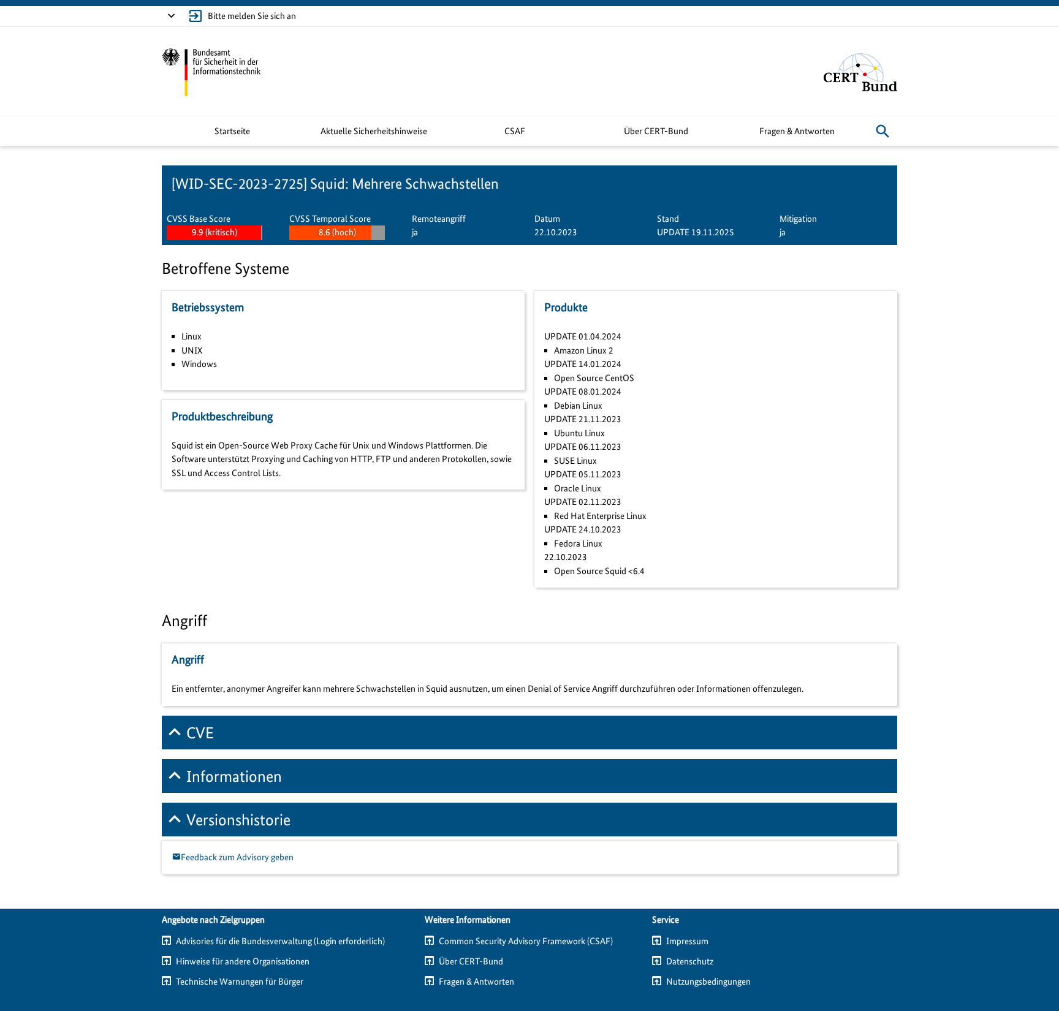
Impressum (687, 941)
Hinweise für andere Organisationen (242, 961)
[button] (882, 131)
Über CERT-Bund (656, 131)
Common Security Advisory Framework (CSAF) (526, 941)
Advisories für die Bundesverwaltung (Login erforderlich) (280, 941)
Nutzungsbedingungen (708, 981)
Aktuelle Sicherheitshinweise (374, 131)
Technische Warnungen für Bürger (239, 981)
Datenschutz (689, 961)
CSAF (514, 131)
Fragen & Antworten (797, 131)
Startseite (232, 131)
